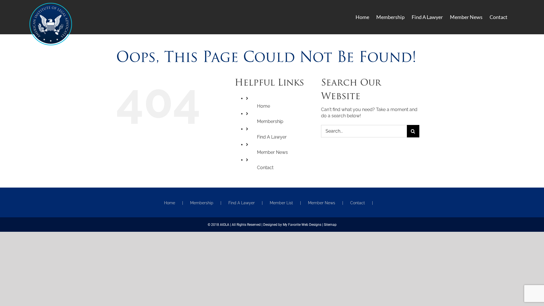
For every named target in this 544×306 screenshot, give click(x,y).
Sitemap (330, 225)
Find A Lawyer (272, 137)
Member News (272, 152)
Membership (270, 121)
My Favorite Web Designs (302, 225)
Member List (281, 203)
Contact (265, 167)
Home (263, 106)
